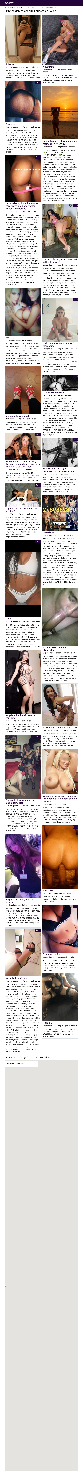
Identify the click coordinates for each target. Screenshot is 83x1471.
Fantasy (10, 337)
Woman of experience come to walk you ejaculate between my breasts (60, 799)
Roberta (10, 64)
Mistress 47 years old (17, 416)
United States (30, 7)
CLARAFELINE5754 (53, 392)
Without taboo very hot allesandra (55, 648)
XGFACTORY (9, 3)
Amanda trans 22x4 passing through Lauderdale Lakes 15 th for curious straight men (23, 464)
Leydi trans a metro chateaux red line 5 (21, 509)
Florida (40, 7)
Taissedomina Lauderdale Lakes (60, 727)
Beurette (10, 124)
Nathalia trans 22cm (16, 978)
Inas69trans (49, 532)
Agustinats (48, 67)
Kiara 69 (47, 1023)
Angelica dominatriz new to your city (20, 716)
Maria (9, 618)
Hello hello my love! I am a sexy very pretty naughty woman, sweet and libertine (22, 206)
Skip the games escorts (14, 7)
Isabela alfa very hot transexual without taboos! (60, 260)
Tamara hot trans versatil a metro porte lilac (20, 801)
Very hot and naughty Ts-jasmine (19, 900)
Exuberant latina (51, 954)
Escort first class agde (55, 468)
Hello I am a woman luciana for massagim (59, 344)
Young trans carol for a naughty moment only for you (60, 142)
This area (48, 890)
